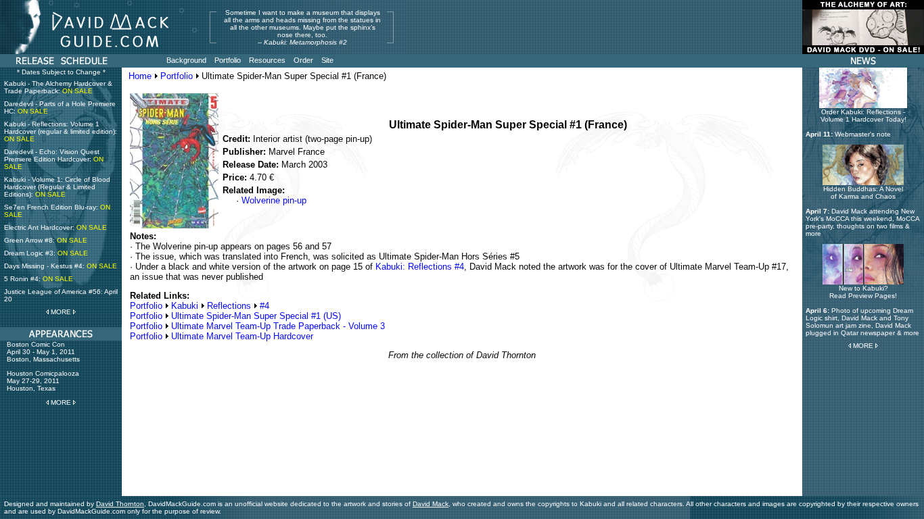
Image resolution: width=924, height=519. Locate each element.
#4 (264, 306)
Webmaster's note (863, 134)
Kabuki (184, 306)
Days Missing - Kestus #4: (60, 266)
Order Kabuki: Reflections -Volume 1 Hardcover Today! (863, 115)
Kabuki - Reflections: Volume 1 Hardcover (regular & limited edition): (60, 131)
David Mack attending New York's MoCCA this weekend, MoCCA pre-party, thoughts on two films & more (862, 222)
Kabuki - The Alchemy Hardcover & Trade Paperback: (58, 87)
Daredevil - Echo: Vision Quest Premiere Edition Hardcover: (53, 159)
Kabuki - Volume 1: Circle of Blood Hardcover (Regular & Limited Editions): (57, 187)
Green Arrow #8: (45, 240)
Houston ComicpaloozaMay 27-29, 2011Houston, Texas (43, 381)
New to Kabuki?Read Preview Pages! (863, 292)
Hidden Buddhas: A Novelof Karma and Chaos (863, 192)
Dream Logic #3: (46, 253)
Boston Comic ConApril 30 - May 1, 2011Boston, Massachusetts (43, 352)
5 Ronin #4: (38, 278)
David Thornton (120, 504)
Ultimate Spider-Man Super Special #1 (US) (256, 316)
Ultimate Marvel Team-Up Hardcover (242, 336)
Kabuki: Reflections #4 (419, 267)
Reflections (229, 306)
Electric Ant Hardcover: (55, 227)
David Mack (430, 504)
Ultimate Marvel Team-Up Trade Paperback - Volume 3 (278, 326)
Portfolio (176, 76)
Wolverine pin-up (273, 200)
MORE (61, 312)
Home (140, 76)
